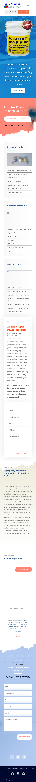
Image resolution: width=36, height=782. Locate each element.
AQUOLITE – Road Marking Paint (18, 304)
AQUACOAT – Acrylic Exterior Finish (20, 170)
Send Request (21, 454)
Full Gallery (24, 569)
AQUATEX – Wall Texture (16, 181)
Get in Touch (11, 11)
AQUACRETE (12, 236)
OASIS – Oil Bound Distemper (18, 174)
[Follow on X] (18, 757)
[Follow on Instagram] (24, 757)
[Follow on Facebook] (12, 757)
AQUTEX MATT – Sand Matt (17, 178)
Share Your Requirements (17, 119)
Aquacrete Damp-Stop (18, 64)
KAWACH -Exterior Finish (16, 189)
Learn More (18, 90)
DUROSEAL (11, 244)
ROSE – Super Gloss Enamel (17, 291)
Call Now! (23, 11)
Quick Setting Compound (16, 247)
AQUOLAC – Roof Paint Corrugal (19, 295)
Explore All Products (15, 192)
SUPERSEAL (11, 240)
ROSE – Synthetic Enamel (16, 288)
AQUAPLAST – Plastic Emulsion (18, 185)
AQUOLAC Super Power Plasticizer (19, 229)
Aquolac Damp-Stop (15, 233)
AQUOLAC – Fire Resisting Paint (18, 308)
